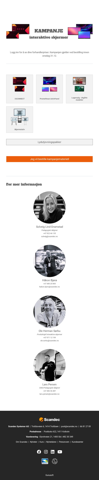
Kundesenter (77, 442)
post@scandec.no (69, 426)
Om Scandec (21, 442)
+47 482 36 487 (49, 391)
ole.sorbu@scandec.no (49, 341)
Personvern (64, 442)
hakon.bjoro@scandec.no (49, 287)
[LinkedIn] (52, 452)
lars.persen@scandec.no (49, 394)
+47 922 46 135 (49, 233)
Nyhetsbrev (51, 442)
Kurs (42, 442)
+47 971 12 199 (49, 338)
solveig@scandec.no (49, 236)
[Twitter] (39, 452)
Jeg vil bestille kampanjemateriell (49, 159)
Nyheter (33, 442)
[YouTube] (59, 452)
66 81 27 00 (85, 426)
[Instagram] (46, 452)
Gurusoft (49, 475)
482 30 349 (68, 437)
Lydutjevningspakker (49, 142)
